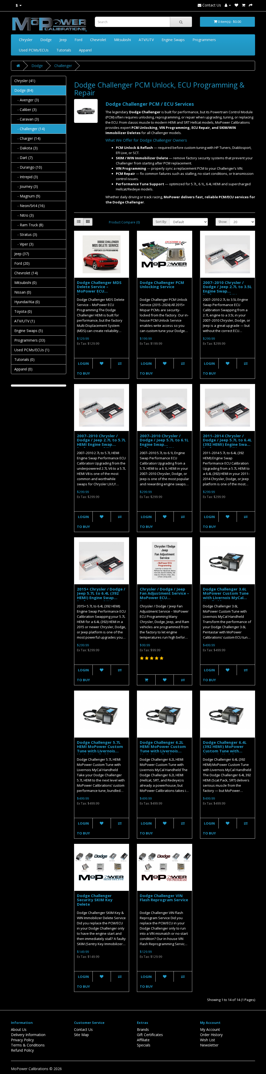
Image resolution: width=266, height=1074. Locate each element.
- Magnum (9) (27, 196)
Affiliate (143, 1039)
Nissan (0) (22, 292)
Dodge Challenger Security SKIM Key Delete (94, 900)
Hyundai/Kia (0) (27, 301)
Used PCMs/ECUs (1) (31, 349)
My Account (210, 1029)
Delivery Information (28, 1034)
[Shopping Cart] (243, 5)
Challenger (63, 65)
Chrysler (25, 39)
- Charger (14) (27, 138)
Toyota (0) (23, 311)
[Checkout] (250, 5)
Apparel (85, 50)
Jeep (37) (21, 253)
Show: (222, 222)
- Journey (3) (26, 186)
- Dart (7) (23, 157)
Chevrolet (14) (26, 272)
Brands (143, 1029)
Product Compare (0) (124, 222)
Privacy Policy (22, 1039)
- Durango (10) (28, 167)
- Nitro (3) (24, 215)
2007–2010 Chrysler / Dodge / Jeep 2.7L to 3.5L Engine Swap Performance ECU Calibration (227, 291)
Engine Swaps (173, 39)
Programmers (204, 39)
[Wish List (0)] (236, 5)
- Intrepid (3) (26, 176)
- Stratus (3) (25, 234)
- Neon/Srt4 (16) (29, 205)
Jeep (63, 39)
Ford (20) (22, 263)
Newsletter (209, 1045)
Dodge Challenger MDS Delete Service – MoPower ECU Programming (99, 289)
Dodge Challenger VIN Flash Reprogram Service (164, 898)
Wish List (207, 1039)
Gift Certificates (150, 1034)
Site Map (81, 1034)
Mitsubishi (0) (25, 282)
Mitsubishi (122, 39)
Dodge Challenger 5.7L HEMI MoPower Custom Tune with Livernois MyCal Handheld (100, 749)
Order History (211, 1034)
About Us (18, 1029)
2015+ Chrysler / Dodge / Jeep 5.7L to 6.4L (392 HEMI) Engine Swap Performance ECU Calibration (101, 597)
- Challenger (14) (29, 128)
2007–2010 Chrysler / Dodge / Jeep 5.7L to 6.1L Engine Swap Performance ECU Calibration (164, 444)
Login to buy (83, 368)
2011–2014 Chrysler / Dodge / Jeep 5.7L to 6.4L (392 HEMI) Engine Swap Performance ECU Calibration (227, 444)
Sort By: (161, 222)
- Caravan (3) (26, 119)
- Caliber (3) (25, 109)
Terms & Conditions (28, 1045)
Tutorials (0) (24, 359)
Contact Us (211, 5)
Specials (143, 1045)
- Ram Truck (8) (28, 224)
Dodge (46, 39)
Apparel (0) (23, 369)
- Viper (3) (24, 244)
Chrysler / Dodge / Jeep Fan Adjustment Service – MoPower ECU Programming (164, 595)
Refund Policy (22, 1050)
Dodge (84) (23, 90)
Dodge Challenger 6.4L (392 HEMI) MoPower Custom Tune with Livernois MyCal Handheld (225, 751)
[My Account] (228, 5)
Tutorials (63, 50)
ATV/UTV (146, 39)
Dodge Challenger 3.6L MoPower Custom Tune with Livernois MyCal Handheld (226, 595)
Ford (78, 39)
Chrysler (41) (24, 80)
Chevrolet (98, 39)
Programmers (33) (29, 340)
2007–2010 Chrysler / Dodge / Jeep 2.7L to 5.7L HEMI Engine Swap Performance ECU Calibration (101, 444)
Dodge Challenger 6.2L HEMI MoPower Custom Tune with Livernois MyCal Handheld (163, 749)
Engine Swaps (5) (28, 330)
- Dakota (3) (26, 147)
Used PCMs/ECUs (34, 50)
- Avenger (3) (26, 99)
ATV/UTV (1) (24, 321)
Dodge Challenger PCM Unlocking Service (162, 284)
